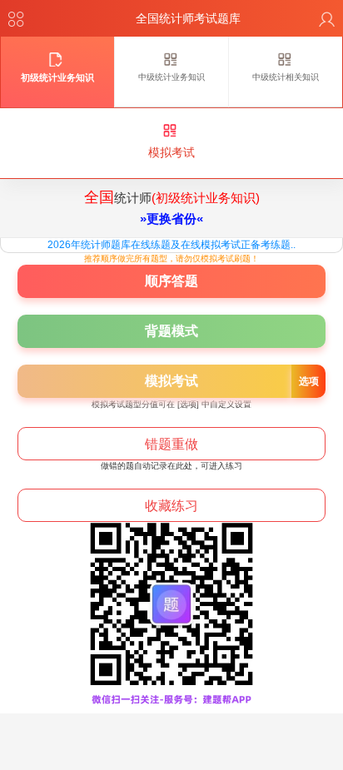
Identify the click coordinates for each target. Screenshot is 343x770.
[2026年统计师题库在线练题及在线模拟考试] (145, 382)
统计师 (172, 207)
